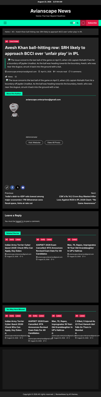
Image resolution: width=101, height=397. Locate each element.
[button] (5, 22)
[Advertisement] (44, 119)
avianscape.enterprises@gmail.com (22, 71)
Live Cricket (14, 41)
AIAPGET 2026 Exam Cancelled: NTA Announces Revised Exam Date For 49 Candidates (38, 327)
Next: (76, 198)
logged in (20, 221)
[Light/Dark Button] (72, 23)
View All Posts (53, 142)
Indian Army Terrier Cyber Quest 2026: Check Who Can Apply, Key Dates (19, 248)
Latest (18, 239)
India (12, 239)
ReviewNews (61, 394)
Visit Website (34, 142)
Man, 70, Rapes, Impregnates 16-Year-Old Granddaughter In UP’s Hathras (81, 248)
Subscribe (92, 23)
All (7, 41)
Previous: (24, 198)
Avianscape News (50, 11)
